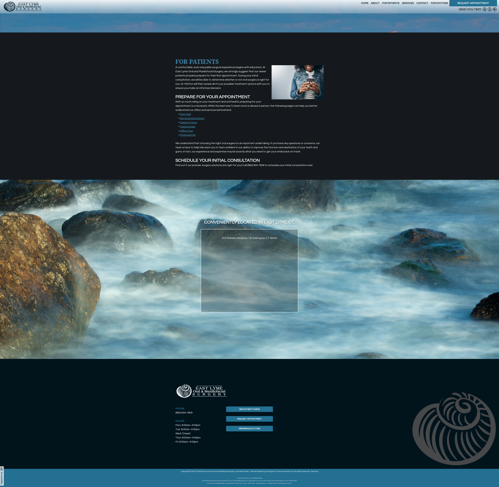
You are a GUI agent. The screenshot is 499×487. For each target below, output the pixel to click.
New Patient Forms (249, 409)
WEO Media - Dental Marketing (252, 471)
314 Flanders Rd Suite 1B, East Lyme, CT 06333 (249, 238)
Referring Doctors (249, 429)
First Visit (185, 114)
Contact (422, 3)
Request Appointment (473, 3)
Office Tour (186, 131)
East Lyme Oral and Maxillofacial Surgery (218, 471)
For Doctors (439, 3)
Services (408, 3)
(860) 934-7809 (470, 9)
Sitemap (314, 471)
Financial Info (188, 135)
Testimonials (187, 126)
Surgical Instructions (192, 118)
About (375, 3)
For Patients (390, 3)
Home (364, 3)
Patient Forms (188, 122)
